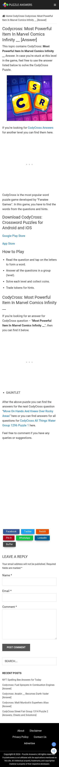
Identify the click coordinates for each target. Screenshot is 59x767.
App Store (8, 243)
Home (9, 16)
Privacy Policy (20, 736)
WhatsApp (24, 537)
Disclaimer (36, 730)
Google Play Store (13, 236)
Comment (9, 607)
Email (6, 591)
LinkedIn (42, 537)
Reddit (42, 531)
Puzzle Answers (29, 754)
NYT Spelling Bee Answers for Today (21, 679)
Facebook (11, 531)
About (20, 730)
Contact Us (40, 736)
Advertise (29, 743)
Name (7, 575)
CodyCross (18, 16)
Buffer (9, 544)
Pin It (8, 537)
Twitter (27, 531)
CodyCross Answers (40, 127)
